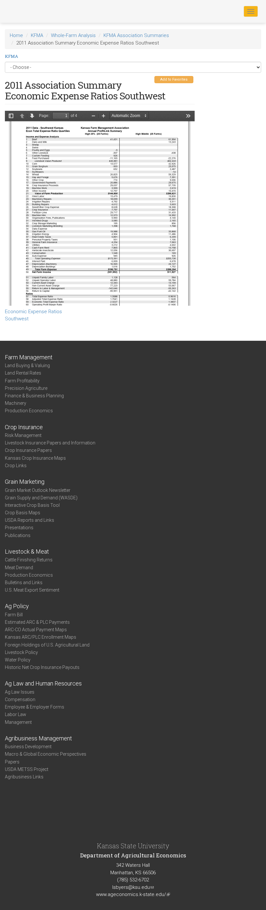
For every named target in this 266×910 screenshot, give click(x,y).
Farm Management (29, 357)
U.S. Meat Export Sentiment (32, 590)
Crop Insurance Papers (28, 450)
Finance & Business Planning (34, 395)
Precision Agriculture (26, 388)
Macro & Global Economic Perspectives (45, 754)
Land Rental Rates (23, 373)
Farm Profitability (22, 380)
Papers (12, 761)
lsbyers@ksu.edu (133, 887)
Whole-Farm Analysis (73, 35)
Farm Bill (14, 614)
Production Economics (29, 410)
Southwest (17, 319)
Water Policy (17, 659)
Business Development (28, 746)
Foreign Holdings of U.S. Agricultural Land (47, 644)
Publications (17, 535)
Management (18, 722)
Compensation (20, 699)
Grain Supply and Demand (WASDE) (41, 497)
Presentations (19, 527)
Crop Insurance (24, 427)
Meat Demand (19, 567)
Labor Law (15, 714)
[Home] (25, 11)
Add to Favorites (173, 79)
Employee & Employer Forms (34, 707)
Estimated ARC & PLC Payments (37, 622)
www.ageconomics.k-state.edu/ (133, 894)
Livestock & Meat (27, 551)
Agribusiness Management (38, 738)
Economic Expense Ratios (33, 311)
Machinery (15, 403)
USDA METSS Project (26, 769)
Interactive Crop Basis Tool (32, 505)
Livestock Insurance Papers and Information (50, 442)
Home (16, 35)
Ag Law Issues (19, 692)
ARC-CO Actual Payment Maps (36, 629)
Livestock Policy (21, 652)
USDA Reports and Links (29, 520)
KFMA (37, 35)
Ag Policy (17, 606)
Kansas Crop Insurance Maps (35, 458)
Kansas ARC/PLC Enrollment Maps (40, 637)
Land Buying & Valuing (27, 365)
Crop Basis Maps (22, 512)
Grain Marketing (24, 481)
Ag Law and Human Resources (43, 683)
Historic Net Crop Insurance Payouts (42, 667)
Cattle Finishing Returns (29, 559)
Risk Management (23, 435)
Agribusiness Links (24, 776)
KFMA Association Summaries (136, 35)
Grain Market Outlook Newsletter (37, 490)
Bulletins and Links (23, 582)
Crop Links (16, 465)
